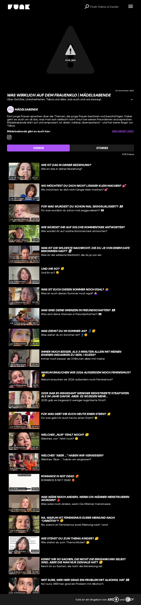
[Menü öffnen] (130, 6)
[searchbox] (108, 6)
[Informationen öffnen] (131, 100)
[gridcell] (70, 171)
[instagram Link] (9, 137)
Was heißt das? (123, 131)
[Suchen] (86, 7)
